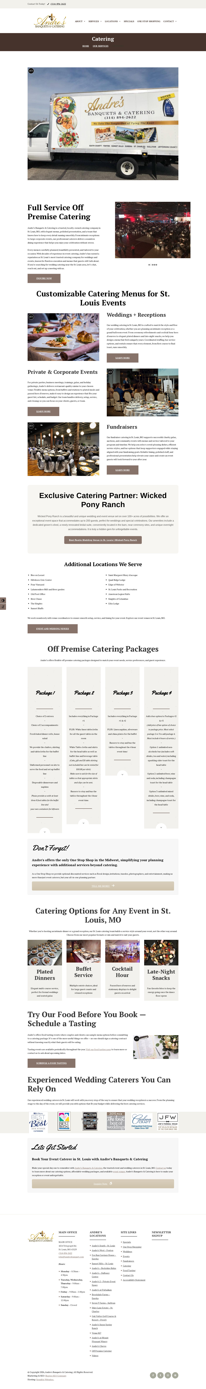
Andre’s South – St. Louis (103, 1245)
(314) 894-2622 (58, 3)
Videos (95, 1355)
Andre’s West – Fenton (102, 1250)
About (78, 21)
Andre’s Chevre (99, 1346)
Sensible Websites (45, 1379)
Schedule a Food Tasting (51, 1063)
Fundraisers (128, 1261)
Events (126, 1256)
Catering (127, 1265)
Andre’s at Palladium (102, 1289)
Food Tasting (129, 1270)
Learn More (123, 357)
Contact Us (128, 1275)
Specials (129, 21)
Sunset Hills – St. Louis (102, 1263)
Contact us (161, 1167)
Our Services (100, 46)
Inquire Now (44, 278)
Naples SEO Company (55, 1375)
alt (31, 70)
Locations (111, 21)
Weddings (127, 1251)
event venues (119, 1171)
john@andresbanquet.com (71, 1256)
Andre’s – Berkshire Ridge (104, 1268)
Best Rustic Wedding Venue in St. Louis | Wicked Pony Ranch (103, 540)
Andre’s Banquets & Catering (88, 1167)
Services (94, 21)
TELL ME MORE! (101, 886)
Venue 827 (96, 1333)
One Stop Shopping (148, 21)
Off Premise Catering (102, 1350)
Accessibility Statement (134, 1279)
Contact (168, 21)
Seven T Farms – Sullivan (103, 1302)
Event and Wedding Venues (52, 628)
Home (85, 46)
